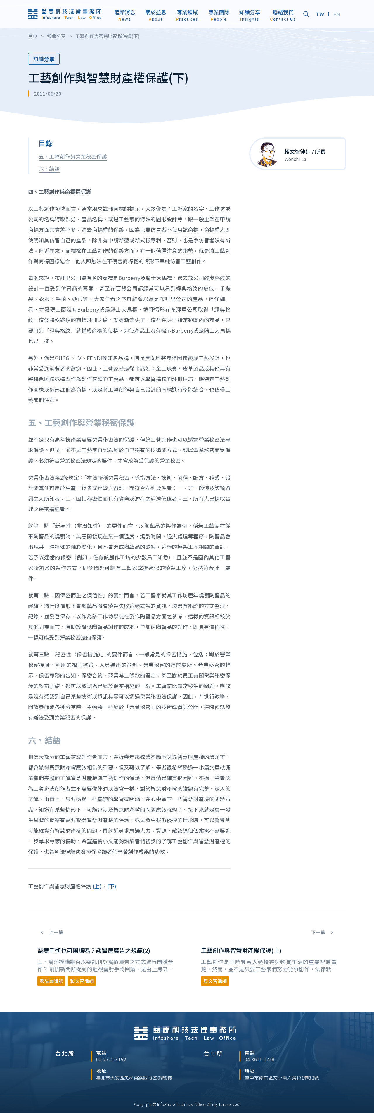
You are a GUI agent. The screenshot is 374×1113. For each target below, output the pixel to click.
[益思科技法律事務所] (64, 14)
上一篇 (55, 932)
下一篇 (318, 932)
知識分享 (44, 59)
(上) (96, 886)
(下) (111, 886)
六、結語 (49, 168)
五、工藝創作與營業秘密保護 (73, 156)
